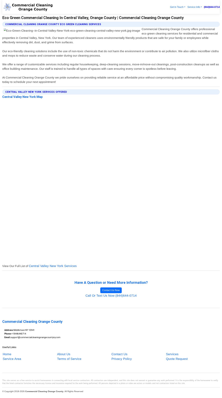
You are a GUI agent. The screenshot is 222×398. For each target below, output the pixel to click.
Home (7, 354)
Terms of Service (69, 358)
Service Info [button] (193, 7)
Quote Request (177, 358)
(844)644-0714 (212, 7)
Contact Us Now (111, 290)
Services (172, 354)
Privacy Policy (121, 358)
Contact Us (119, 354)
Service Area (12, 358)
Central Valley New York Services (53, 266)
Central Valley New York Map (22, 97)
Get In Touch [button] (176, 7)
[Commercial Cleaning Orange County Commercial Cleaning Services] (28, 7)
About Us (63, 354)
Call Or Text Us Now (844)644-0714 (111, 295)
